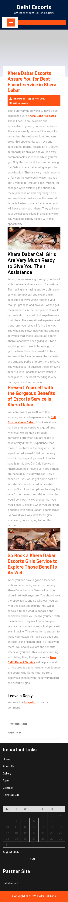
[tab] (11, 22)
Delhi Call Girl (11, 795)
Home (6, 759)
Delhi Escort (10, 883)
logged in (30, 702)
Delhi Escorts (34, 7)
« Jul (32, 858)
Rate (6, 780)
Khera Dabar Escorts (42, 116)
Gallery (7, 773)
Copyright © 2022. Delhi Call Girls (34, 896)
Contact (8, 788)
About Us (9, 766)
